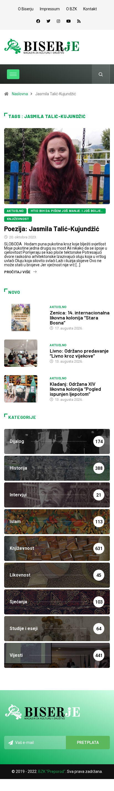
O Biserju (25, 9)
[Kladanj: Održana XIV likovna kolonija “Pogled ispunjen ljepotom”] (24, 388)
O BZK (71, 9)
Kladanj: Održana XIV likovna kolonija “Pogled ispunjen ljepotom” (75, 389)
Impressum (50, 9)
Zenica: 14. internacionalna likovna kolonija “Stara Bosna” (80, 317)
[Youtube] (68, 21)
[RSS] (79, 21)
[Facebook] (38, 21)
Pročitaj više (17, 272)
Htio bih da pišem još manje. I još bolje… (67, 211)
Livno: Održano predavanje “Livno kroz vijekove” (79, 353)
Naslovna (20, 94)
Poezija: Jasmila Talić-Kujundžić (51, 228)
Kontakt (90, 9)
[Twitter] (48, 21)
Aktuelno (15, 211)
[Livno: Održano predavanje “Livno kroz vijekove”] (24, 353)
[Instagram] (58, 21)
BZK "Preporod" (51, 771)
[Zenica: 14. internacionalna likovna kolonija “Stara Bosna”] (24, 317)
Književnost (18, 219)
